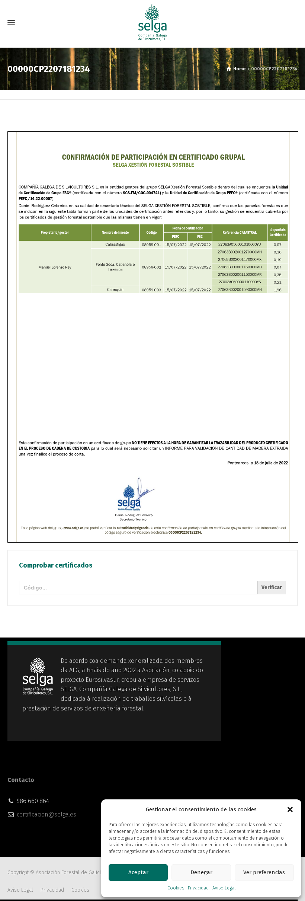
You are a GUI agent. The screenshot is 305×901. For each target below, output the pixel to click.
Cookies (175, 888)
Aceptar (138, 872)
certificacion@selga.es (46, 814)
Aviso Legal (223, 888)
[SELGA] (152, 22)
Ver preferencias (264, 872)
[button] (290, 809)
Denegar (201, 872)
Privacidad (198, 888)
